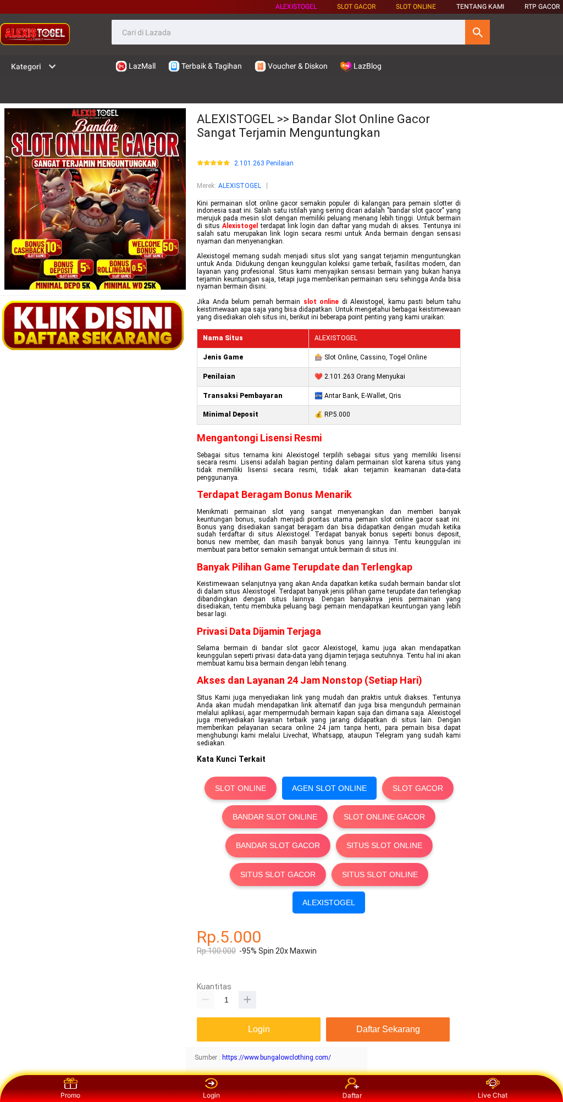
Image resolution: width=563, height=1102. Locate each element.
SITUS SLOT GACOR (278, 874)
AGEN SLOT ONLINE (329, 788)
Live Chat (492, 1095)
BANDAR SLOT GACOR (278, 845)
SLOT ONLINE (416, 6)
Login (211, 1095)
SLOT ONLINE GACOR (384, 816)
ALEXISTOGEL (296, 6)
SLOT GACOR (418, 788)
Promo (70, 1095)
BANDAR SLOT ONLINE (275, 816)
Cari (477, 32)
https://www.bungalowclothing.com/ (276, 1057)
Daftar (352, 1096)
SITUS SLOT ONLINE (384, 845)
